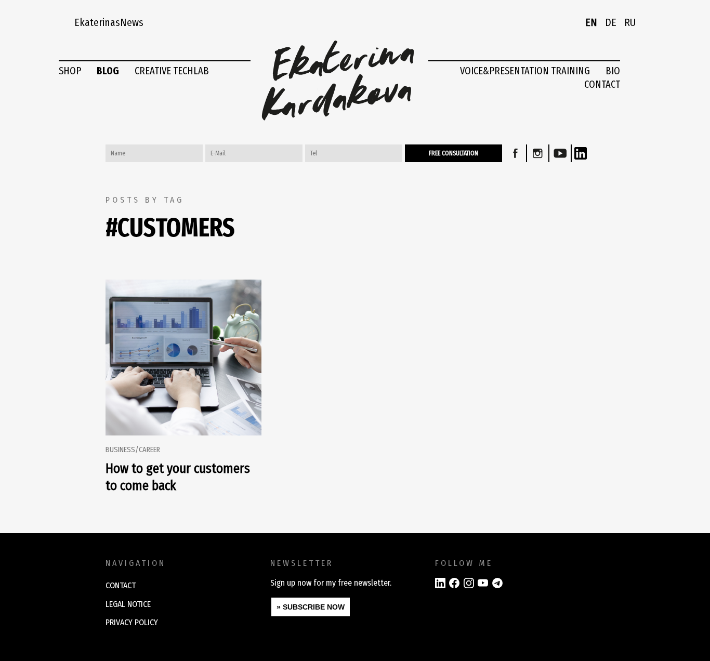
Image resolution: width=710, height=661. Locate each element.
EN (591, 22)
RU (630, 22)
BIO (613, 70)
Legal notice (128, 604)
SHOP (70, 70)
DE (610, 22)
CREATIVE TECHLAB (172, 70)
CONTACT (602, 84)
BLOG (108, 70)
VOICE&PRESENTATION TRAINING (525, 70)
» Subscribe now (311, 607)
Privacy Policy (132, 622)
